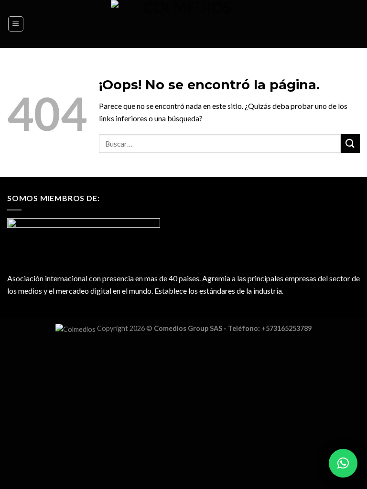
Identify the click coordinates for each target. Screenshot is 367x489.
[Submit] (350, 143)
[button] (343, 463)
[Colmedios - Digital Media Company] (184, 24)
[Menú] (16, 24)
